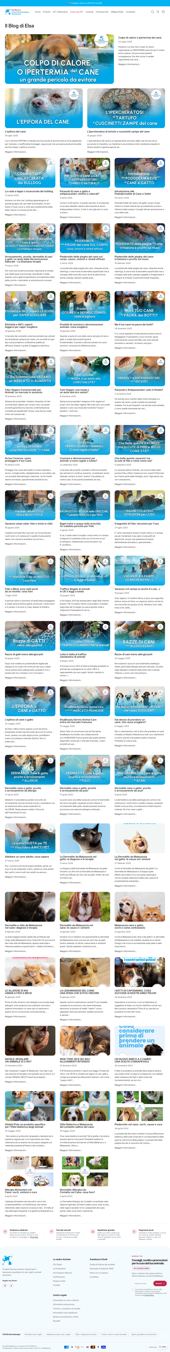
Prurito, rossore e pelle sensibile (114, 1334)
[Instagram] (4, 1285)
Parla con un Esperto (99, 1273)
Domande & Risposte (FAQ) (101, 1268)
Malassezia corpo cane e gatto (58, 1334)
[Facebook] (11, 1285)
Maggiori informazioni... (129, 64)
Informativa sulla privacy (64, 1304)
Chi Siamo (57, 1264)
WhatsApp (34, 1237)
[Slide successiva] (162, 3)
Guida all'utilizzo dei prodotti (102, 1264)
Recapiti (56, 1321)
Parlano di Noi (59, 1281)
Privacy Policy (149, 1295)
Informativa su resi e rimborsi (66, 1300)
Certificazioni (59, 1277)
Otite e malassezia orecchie (86, 1334)
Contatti (56, 1285)
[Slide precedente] (6, 3)
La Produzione (59, 1268)
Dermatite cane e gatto (33, 1334)
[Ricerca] (152, 12)
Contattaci (94, 1277)
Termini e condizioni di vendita (66, 1308)
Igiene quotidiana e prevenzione (144, 1334)
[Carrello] (163, 12)
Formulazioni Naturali (62, 1273)
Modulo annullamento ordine (65, 1317)
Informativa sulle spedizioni (65, 1313)
